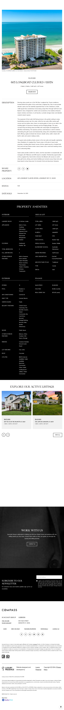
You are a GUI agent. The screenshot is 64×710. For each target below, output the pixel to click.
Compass (35, 644)
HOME (5, 629)
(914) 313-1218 (5, 621)
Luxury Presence (38, 668)
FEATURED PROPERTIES (30, 629)
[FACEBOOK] (21, 634)
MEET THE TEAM (15, 629)
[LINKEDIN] (29, 634)
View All (57, 435)
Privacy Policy (45, 586)
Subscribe (49, 592)
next (8, 435)
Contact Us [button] (32, 544)
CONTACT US (56, 629)
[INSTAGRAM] (25, 634)
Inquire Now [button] (32, 92)
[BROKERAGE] (38, 634)
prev (3, 435)
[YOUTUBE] (34, 634)
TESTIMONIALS (44, 629)
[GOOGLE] (42, 634)
